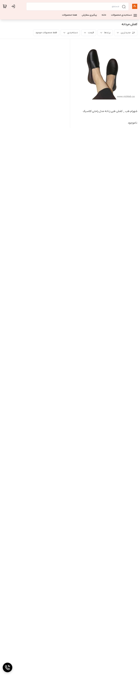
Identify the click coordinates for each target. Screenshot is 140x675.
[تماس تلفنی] (7, 667)
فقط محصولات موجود (46, 32)
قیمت (91, 32)
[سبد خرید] (5, 6)
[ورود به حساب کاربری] (14, 6)
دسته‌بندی (72, 32)
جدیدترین (126, 32)
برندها (107, 32)
